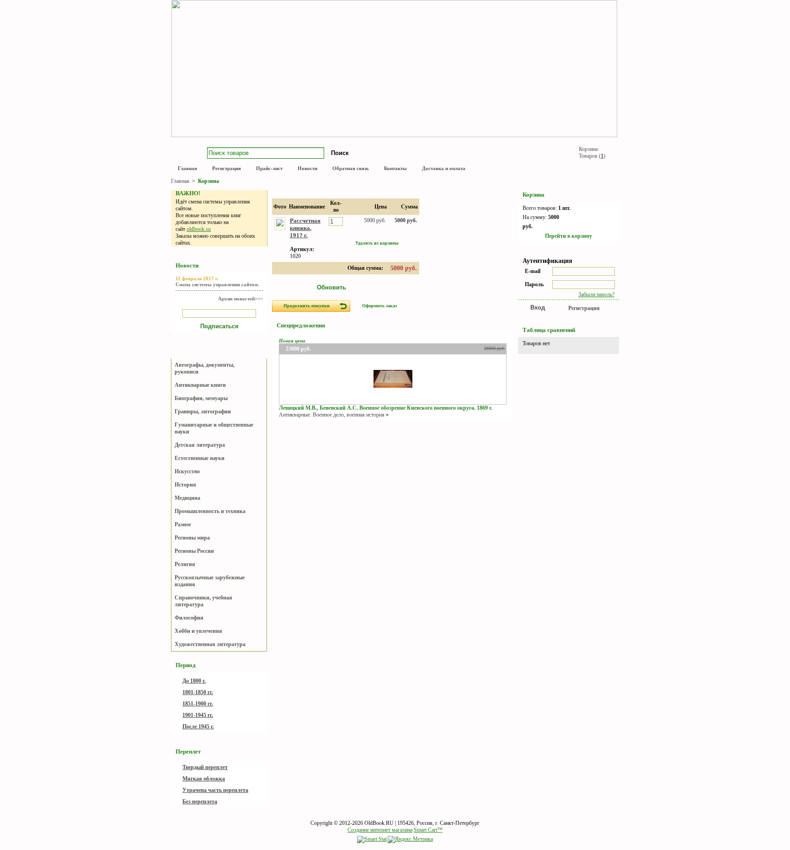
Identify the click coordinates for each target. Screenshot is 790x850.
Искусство (187, 471)
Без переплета (199, 801)
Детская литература (200, 445)
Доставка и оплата (443, 168)
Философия (189, 618)
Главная (187, 168)
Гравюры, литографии (203, 411)
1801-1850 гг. (197, 692)
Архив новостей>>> (240, 298)
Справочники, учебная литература (203, 601)
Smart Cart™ (428, 830)
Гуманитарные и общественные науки (214, 428)
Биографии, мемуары (201, 398)
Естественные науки (199, 458)
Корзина (208, 181)
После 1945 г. (198, 726)
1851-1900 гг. (197, 703)
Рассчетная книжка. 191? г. (305, 228)
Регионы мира (192, 538)
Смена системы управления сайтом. (217, 284)
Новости (307, 168)
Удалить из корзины (377, 243)
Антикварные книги (200, 385)
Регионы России (194, 551)
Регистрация (226, 168)
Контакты (395, 168)
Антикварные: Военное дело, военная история (331, 415)
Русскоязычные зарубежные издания (210, 581)
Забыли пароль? (596, 294)
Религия (185, 564)
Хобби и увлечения (198, 631)
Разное (183, 524)
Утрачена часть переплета (215, 790)
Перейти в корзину (568, 236)
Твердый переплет (205, 767)
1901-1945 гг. (197, 715)
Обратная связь (350, 168)
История (185, 484)
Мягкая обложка (203, 778)
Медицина (187, 498)
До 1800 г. (194, 681)
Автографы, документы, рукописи (205, 368)
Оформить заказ (379, 305)
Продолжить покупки (306, 305)
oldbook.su (199, 229)
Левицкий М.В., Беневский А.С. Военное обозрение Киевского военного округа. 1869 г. (385, 408)
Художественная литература (210, 644)
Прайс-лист (269, 168)
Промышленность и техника (210, 511)
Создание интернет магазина (379, 830)
